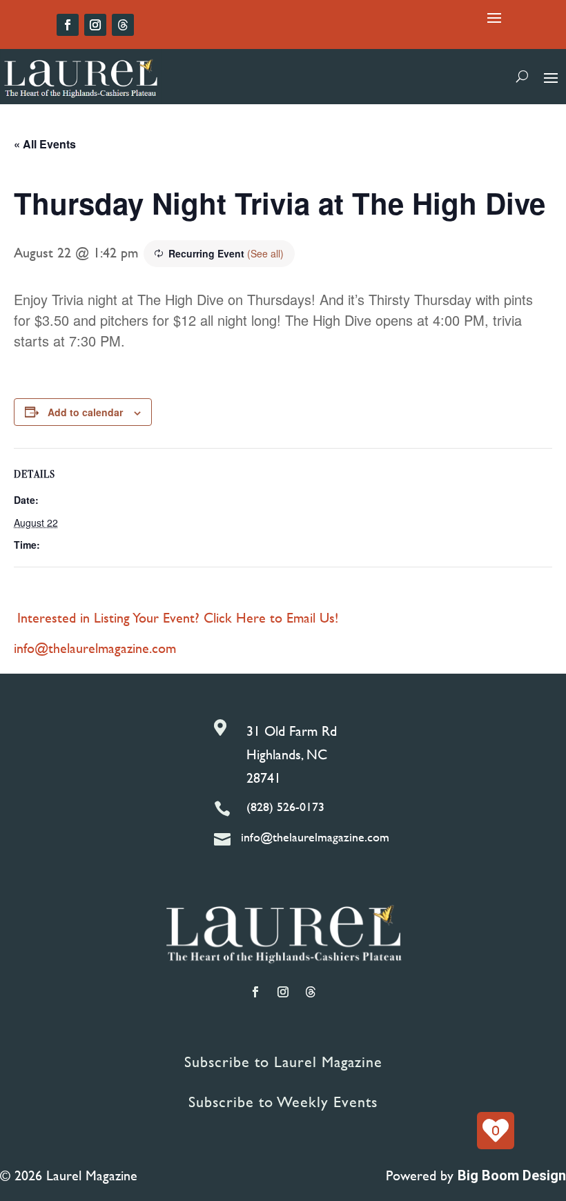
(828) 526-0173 (285, 806)
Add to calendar (85, 412)
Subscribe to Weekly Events (283, 1102)
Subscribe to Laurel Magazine (283, 1062)
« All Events (45, 144)
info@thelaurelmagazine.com (95, 648)
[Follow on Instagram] (95, 25)
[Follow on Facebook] (68, 25)
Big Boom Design (512, 1175)
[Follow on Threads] (123, 25)
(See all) (265, 253)
